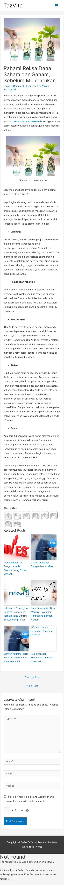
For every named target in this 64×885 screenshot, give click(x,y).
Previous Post (32, 677)
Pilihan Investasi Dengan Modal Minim (42, 564)
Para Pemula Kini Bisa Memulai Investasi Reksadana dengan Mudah (43, 614)
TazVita (13, 5)
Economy (31, 86)
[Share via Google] (17, 514)
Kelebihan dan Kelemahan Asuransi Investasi (42, 657)
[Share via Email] (54, 514)
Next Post (32, 685)
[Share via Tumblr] (45, 514)
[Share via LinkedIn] (35, 514)
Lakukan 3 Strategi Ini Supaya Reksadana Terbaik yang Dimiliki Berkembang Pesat (16, 614)
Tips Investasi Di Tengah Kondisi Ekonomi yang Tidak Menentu (15, 568)
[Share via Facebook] (8, 514)
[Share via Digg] (17, 523)
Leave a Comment (14, 86)
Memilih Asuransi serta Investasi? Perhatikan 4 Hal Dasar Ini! (16, 657)
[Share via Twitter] (26, 514)
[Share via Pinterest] (8, 523)
